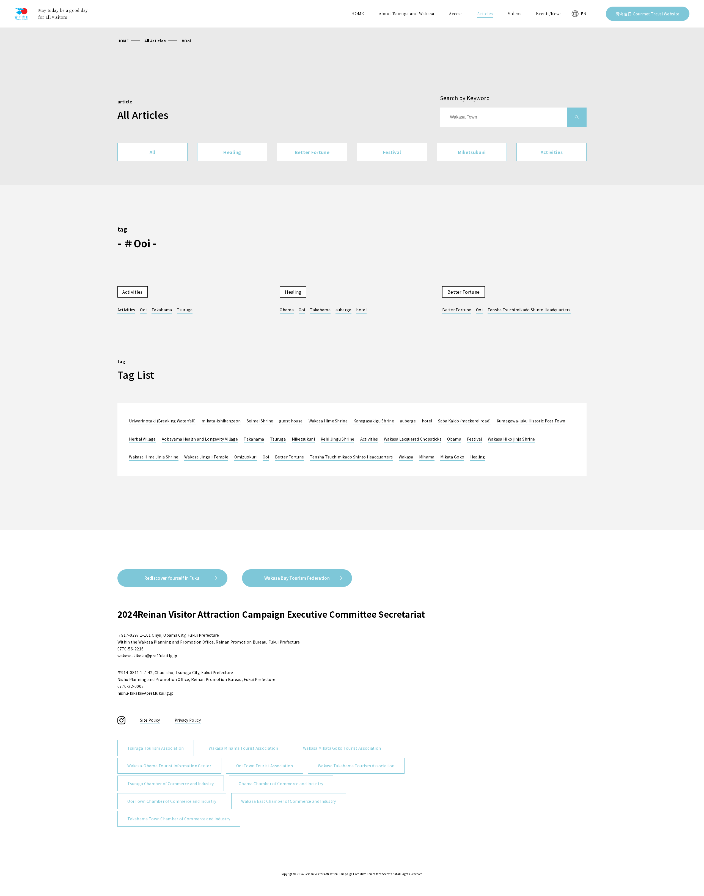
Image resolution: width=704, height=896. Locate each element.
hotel (361, 309)
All (152, 152)
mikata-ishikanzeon (221, 421)
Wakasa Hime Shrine (328, 421)
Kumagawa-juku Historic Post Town (531, 421)
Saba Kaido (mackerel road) (464, 421)
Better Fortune (312, 152)
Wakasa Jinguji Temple (206, 457)
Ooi (143, 309)
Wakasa (406, 457)
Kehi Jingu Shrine (337, 439)
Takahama (162, 309)
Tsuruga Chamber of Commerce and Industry (170, 783)
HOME (123, 40)
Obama (287, 309)
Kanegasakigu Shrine (373, 421)
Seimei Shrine (260, 421)
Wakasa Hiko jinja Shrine (511, 439)
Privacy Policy (188, 720)
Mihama (427, 457)
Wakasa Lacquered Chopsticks (412, 439)
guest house (290, 421)
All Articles (155, 40)
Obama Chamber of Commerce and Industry (281, 783)
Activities (552, 152)
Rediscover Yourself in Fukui (172, 578)
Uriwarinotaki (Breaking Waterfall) (162, 421)
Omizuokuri (245, 457)
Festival (392, 152)
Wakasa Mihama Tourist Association (243, 748)
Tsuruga (185, 309)
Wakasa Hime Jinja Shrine (153, 457)
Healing (232, 152)
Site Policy (150, 720)
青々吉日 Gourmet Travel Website (647, 14)
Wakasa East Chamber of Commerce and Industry (288, 801)
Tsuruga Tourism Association (155, 748)
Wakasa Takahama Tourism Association (356, 765)
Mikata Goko (452, 457)
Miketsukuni (472, 152)
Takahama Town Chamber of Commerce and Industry (178, 818)
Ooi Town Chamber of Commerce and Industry (171, 801)
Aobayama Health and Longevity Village (200, 439)
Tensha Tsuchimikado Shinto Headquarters (529, 309)
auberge (343, 309)
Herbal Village (142, 439)
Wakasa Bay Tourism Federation (297, 578)
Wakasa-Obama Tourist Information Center (169, 765)
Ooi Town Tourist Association (264, 765)
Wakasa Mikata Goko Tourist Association (342, 748)
